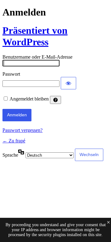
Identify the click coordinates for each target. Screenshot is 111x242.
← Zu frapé (13, 140)
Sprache (10, 155)
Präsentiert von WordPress (35, 36)
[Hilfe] (55, 100)
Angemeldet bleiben (29, 98)
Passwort (11, 74)
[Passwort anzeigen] (68, 83)
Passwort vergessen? (22, 130)
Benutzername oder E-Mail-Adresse (37, 57)
